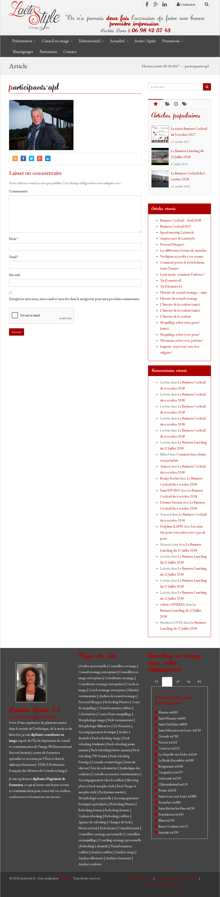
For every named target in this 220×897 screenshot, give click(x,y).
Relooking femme (90, 810)
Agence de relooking (92, 822)
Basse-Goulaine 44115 (173, 826)
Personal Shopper (172, 244)
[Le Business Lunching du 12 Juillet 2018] (161, 156)
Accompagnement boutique (97, 732)
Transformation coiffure (115, 708)
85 (199, 681)
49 (178, 681)
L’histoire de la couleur (175, 316)
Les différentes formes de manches (183, 250)
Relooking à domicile (94, 846)
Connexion (187, 4)
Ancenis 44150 (168, 832)
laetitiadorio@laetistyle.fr (165, 884)
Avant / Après (145, 40)
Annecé (165, 466)
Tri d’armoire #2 (171, 280)
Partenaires (48, 51)
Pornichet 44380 (169, 802)
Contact (69, 51)
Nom (13, 239)
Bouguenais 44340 (170, 766)
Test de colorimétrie (104, 768)
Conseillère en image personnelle (100, 834)
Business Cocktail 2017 (175, 226)
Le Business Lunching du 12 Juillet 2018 (181, 610)
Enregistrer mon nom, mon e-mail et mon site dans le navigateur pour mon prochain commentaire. (74, 299)
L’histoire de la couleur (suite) (180, 304)
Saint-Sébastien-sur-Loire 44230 (179, 730)
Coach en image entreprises (107, 690)
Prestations (171, 40)
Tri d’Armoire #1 (171, 286)
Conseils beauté (129, 828)
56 (188, 681)
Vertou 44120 (167, 742)
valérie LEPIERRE (172, 604)
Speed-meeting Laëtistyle (177, 232)
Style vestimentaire (121, 720)
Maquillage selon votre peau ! (180, 334)
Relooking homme (117, 810)
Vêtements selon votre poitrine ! (181, 340)
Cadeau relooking (90, 816)
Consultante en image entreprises (101, 684)
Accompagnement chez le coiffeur (101, 780)
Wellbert (65, 878)
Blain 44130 (166, 820)
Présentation (22, 40)
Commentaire (18, 191)
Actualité (117, 40)
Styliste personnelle (93, 666)
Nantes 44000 (168, 712)
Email (13, 257)
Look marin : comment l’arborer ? (182, 274)
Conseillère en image (123, 666)
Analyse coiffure (102, 852)
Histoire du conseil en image (179, 298)
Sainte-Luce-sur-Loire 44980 (177, 796)
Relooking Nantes (117, 702)
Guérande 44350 (169, 778)
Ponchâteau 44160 (170, 814)
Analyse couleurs (89, 864)
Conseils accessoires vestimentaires (116, 774)
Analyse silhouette (91, 858)
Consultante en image (120, 678)
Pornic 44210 (167, 790)
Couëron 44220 (169, 748)
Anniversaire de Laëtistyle (177, 238)
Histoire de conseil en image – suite (183, 292)
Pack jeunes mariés (112, 792)
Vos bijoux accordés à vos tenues (181, 256)
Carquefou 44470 (170, 772)
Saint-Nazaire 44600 (172, 718)
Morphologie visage (92, 720)
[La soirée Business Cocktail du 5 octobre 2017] (161, 134)
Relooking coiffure (117, 816)
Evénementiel (89, 40)
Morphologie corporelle (95, 798)
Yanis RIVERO (170, 490)
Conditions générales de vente (177, 878)
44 (167, 681)
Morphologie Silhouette (95, 726)
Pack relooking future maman (111, 750)
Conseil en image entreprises (97, 672)
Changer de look (119, 822)
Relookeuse (108, 828)
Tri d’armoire (122, 726)
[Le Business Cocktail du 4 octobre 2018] (161, 178)
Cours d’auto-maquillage (115, 714)
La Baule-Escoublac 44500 (176, 760)
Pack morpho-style (102, 786)
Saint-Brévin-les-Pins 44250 (176, 808)
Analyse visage (125, 852)
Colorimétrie (87, 714)
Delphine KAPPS (171, 526)
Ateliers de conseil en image (118, 696)
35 (156, 681)
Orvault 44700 (168, 736)
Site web (14, 275)
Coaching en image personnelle (120, 840)
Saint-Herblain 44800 (172, 724)
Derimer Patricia (171, 502)
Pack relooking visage (106, 738)
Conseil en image (55, 40)
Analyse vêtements (119, 858)
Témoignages (22, 51)
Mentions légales (140, 878)
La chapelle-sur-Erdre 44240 (177, 754)
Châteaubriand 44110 (173, 784)
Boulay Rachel (169, 478)
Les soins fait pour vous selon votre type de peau (182, 532)
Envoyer (16, 332)
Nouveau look (88, 828)
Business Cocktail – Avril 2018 (180, 220)
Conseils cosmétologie (107, 762)
